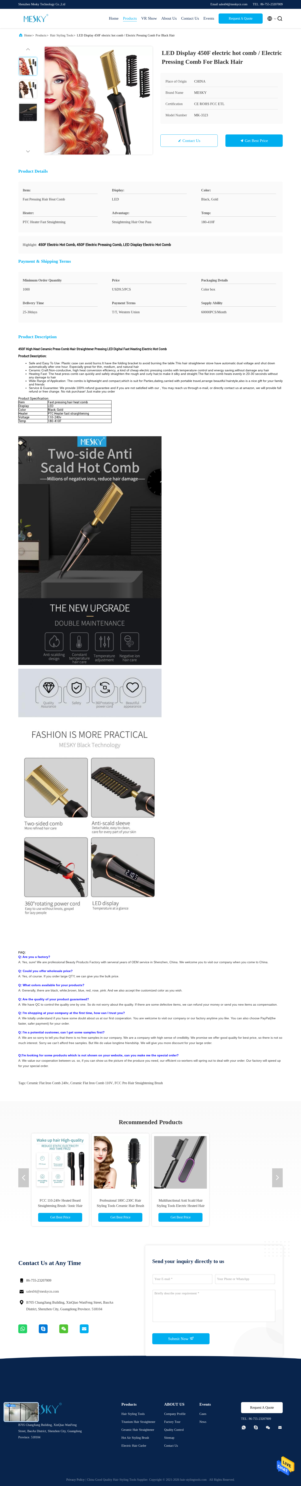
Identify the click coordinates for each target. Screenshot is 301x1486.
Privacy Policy (75, 1479)
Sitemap (169, 1437)
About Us (169, 18)
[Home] (36, 18)
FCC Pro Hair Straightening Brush (139, 1083)
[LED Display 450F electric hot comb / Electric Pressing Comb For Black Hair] (98, 100)
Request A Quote (241, 18)
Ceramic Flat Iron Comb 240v (48, 1083)
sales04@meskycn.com (42, 1291)
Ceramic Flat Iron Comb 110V (91, 1083)
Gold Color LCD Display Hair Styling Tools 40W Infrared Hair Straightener (120, 1206)
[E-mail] (90, 1332)
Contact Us (190, 18)
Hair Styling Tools (61, 35)
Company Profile (175, 1414)
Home (114, 18)
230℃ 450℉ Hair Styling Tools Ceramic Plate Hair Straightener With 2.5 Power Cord (60, 1206)
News (202, 1422)
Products (130, 18)
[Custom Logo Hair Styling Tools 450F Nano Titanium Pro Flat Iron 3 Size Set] (180, 1162)
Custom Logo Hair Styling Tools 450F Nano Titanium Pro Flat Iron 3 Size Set (180, 1206)
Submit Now (179, 1339)
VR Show (149, 18)
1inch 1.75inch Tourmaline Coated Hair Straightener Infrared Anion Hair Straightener (241, 1206)
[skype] (49, 1332)
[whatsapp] (28, 1332)
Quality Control (174, 1429)
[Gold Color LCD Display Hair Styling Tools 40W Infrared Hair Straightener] (120, 1162)
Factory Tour (172, 1422)
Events (208, 18)
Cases (202, 1414)
